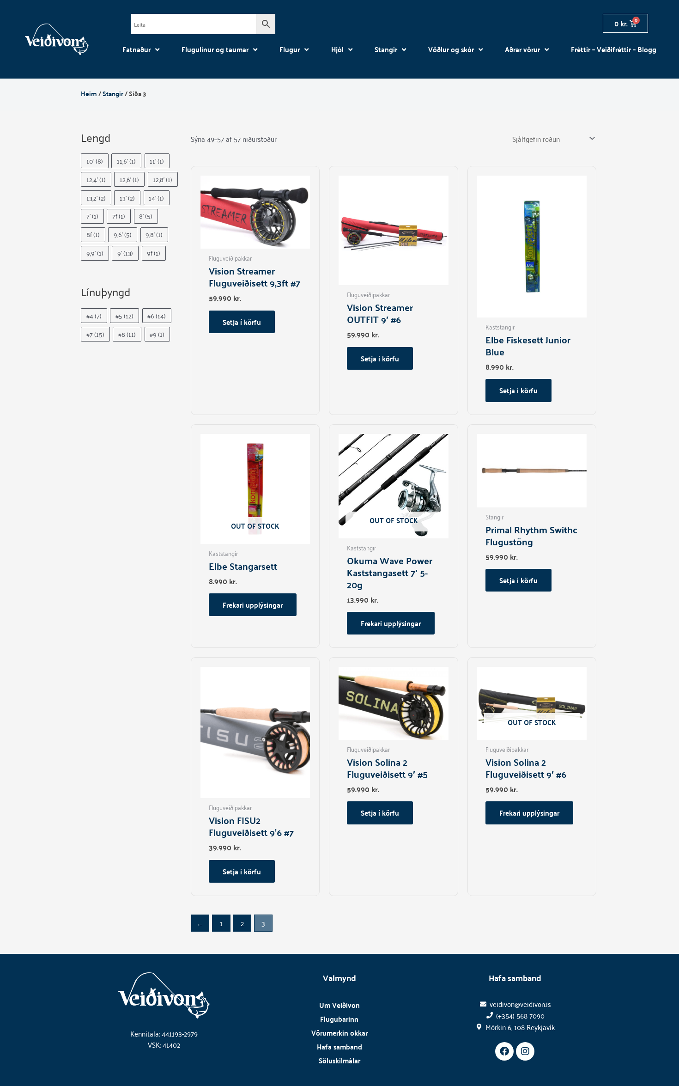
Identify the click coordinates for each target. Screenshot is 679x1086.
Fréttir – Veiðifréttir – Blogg (613, 49)
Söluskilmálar (339, 1060)
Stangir (386, 49)
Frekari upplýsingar (253, 604)
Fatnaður (136, 49)
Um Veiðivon (339, 1005)
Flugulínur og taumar (215, 49)
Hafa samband (339, 1046)
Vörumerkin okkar (339, 1032)
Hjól (337, 49)
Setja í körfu (242, 322)
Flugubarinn (339, 1018)
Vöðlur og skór (451, 49)
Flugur (289, 49)
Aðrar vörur (522, 49)
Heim (89, 93)
